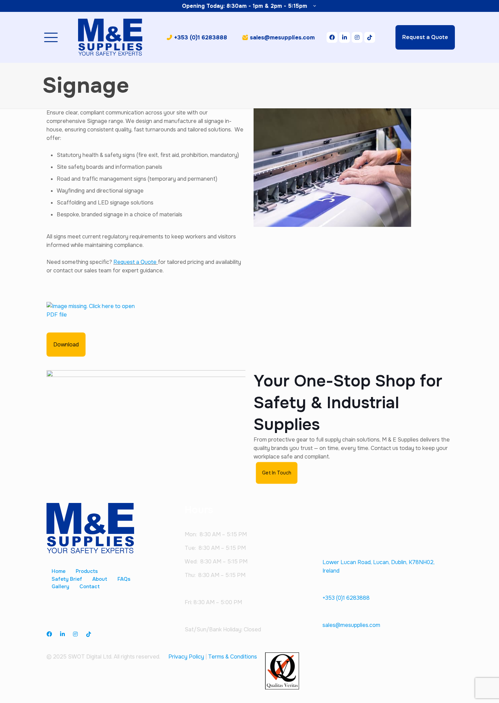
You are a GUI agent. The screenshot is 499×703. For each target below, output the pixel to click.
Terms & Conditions (232, 656)
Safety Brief (67, 579)
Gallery (60, 586)
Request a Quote (135, 262)
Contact (89, 586)
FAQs (123, 579)
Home (59, 571)
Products (87, 571)
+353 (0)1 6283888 (346, 597)
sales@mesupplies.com (351, 625)
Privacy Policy (186, 656)
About (99, 579)
